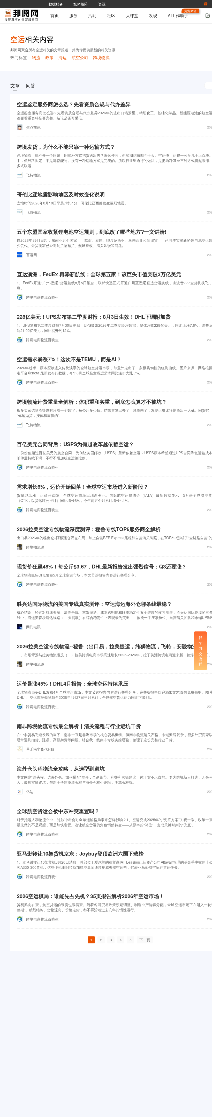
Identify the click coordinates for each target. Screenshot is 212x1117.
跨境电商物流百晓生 (42, 297)
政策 (49, 57)
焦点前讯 (33, 127)
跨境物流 (101, 57)
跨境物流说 (35, 547)
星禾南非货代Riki (40, 749)
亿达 (29, 791)
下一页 (144, 939)
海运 (62, 57)
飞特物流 (33, 175)
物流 (36, 57)
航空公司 (80, 57)
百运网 (31, 254)
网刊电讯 (33, 626)
